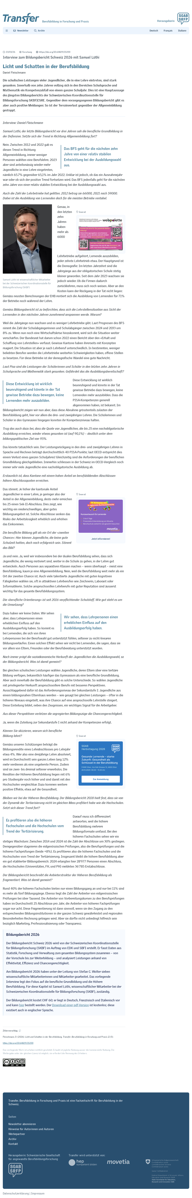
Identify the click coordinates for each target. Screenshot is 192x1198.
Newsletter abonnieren (22, 1124)
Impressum (37, 1193)
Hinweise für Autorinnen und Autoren (31, 1129)
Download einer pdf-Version (70, 1005)
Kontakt (13, 1144)
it (182, 30)
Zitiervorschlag (10, 1030)
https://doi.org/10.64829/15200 (54, 52)
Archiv (12, 1139)
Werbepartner (16, 1134)
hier (21, 1005)
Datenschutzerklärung (16, 1193)
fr (168, 30)
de (154, 30)
